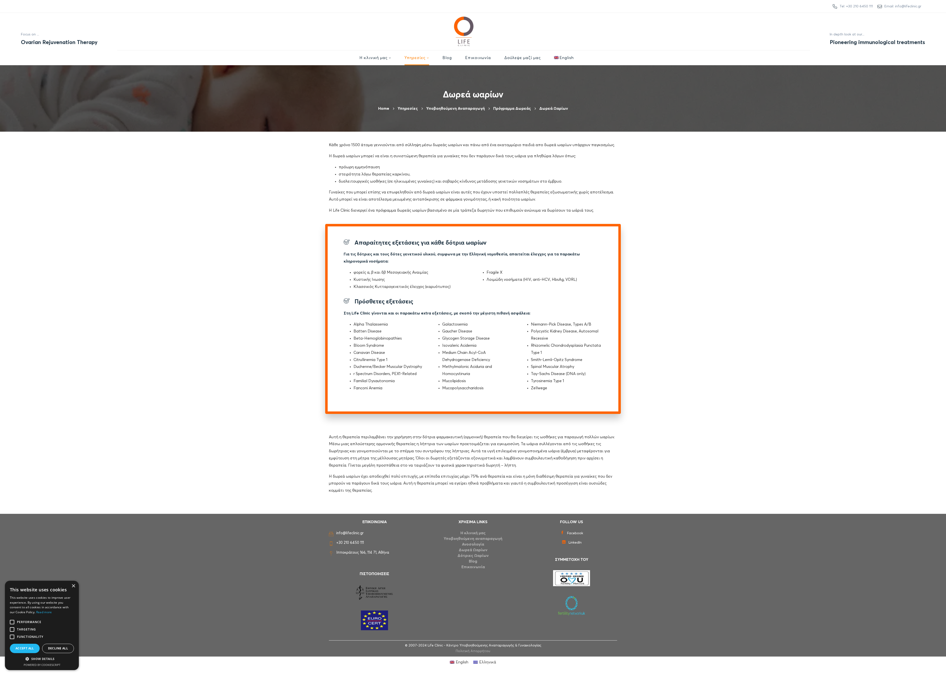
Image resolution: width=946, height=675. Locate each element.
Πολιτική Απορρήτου (473, 651)
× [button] (73, 586)
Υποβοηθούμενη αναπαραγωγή (455, 108)
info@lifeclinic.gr (350, 533)
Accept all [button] (25, 648)
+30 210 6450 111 (350, 543)
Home (383, 108)
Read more (44, 612)
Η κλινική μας (473, 533)
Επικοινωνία (473, 567)
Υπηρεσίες (408, 108)
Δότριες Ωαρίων (473, 556)
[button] (42, 659)
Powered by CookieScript (42, 665)
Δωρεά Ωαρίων (473, 550)
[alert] (42, 625)
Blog (473, 561)
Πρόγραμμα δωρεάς (512, 108)
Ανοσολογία (473, 544)
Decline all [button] (58, 648)
